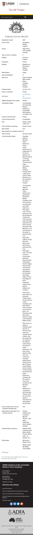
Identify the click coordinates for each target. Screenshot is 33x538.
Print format (5, 452)
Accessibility (16, 525)
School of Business (7, 488)
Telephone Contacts (7, 481)
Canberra (24, 3)
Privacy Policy (10, 525)
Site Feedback (23, 525)
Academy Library (6, 500)
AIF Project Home (7, 17)
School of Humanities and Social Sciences (13, 493)
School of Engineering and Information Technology (15, 491)
